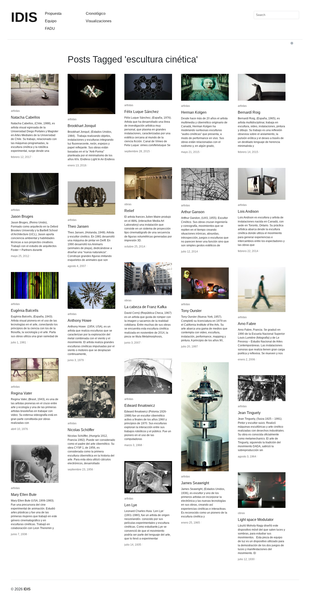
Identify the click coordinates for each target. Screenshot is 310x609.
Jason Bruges (22, 216)
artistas (15, 111)
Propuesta (53, 13)
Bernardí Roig (249, 112)
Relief (129, 211)
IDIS (24, 17)
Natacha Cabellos (25, 117)
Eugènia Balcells (24, 310)
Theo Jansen (78, 226)
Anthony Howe (79, 320)
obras (127, 204)
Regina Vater (21, 393)
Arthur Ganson (192, 212)
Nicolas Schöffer (81, 430)
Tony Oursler (191, 311)
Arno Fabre (247, 324)
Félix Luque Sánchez (141, 112)
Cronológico (96, 13)
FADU (50, 28)
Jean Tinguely (249, 413)
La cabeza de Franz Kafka (145, 307)
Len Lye (130, 505)
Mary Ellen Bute (24, 495)
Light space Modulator (255, 520)
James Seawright (195, 483)
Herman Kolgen (194, 112)
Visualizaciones (98, 21)
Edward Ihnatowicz (139, 405)
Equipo (51, 21)
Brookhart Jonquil (82, 126)
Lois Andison (248, 211)
